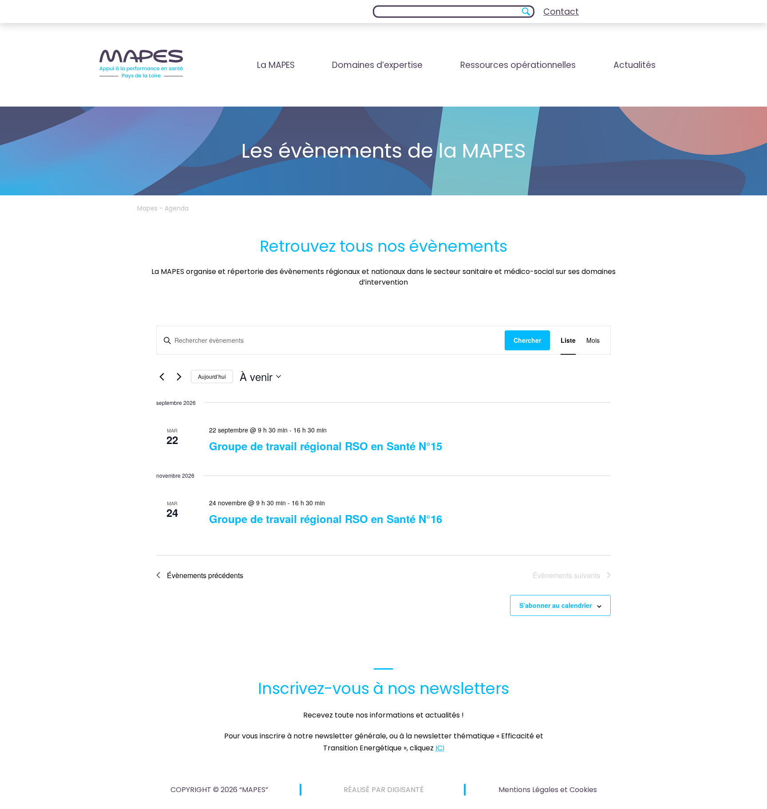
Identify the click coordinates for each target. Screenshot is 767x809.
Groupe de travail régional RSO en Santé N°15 (325, 445)
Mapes (147, 208)
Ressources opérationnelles (518, 65)
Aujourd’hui (212, 376)
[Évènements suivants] (179, 376)
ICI (439, 748)
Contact (561, 12)
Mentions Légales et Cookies (547, 790)
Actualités (634, 65)
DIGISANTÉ (405, 790)
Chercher (527, 340)
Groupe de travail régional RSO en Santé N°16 (325, 518)
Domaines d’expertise (377, 65)
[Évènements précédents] (161, 376)
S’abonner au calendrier (555, 605)
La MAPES (276, 65)
